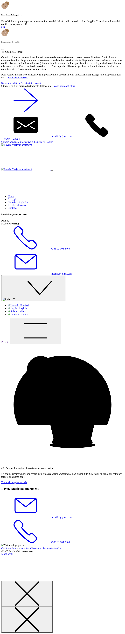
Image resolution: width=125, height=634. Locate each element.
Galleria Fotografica (18, 202)
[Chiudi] (27, 594)
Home (11, 196)
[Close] (2, 49)
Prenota (5, 342)
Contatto (12, 208)
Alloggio (12, 199)
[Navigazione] (35, 331)
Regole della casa (17, 205)
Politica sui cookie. (18, 77)
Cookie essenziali (14, 51)
